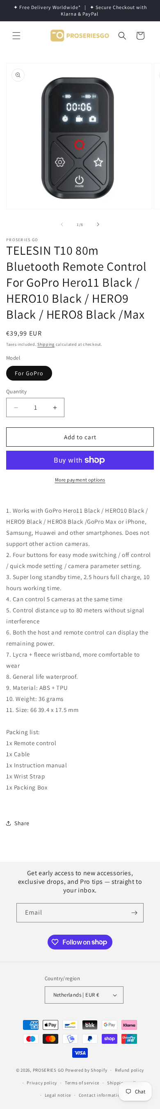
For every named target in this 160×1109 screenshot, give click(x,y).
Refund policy (129, 1070)
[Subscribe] (134, 912)
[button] (16, 36)
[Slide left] (62, 224)
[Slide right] (98, 224)
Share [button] (22, 823)
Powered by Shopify (86, 1070)
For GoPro (29, 373)
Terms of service (82, 1083)
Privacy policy (42, 1083)
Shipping (46, 344)
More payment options (80, 480)
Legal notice (58, 1095)
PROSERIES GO (48, 1070)
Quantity (16, 391)
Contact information (101, 1095)
